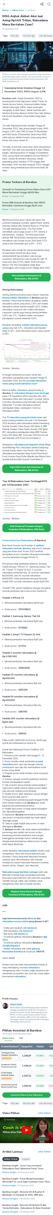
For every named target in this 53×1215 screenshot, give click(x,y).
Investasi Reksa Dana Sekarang (26, 1095)
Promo (5, 196)
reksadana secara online (15, 921)
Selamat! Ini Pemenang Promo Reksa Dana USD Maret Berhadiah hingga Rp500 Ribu (26, 191)
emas (33, 918)
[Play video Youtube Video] (26, 1130)
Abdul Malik (16, 1004)
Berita (5, 10)
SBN (21, 1038)
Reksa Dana (18, 10)
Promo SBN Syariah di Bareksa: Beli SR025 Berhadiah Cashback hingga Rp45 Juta (23, 204)
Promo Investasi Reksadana (18, 540)
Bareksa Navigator (10, 1199)
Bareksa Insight (9, 1172)
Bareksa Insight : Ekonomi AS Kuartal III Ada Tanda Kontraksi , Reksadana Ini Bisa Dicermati (26, 1206)
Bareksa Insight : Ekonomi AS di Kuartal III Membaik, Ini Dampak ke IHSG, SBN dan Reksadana (23, 1193)
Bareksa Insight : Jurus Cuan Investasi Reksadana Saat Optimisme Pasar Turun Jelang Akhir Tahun (22, 1167)
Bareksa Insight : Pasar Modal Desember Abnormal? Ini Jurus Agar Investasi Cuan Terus (26, 1180)
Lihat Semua (44, 1113)
